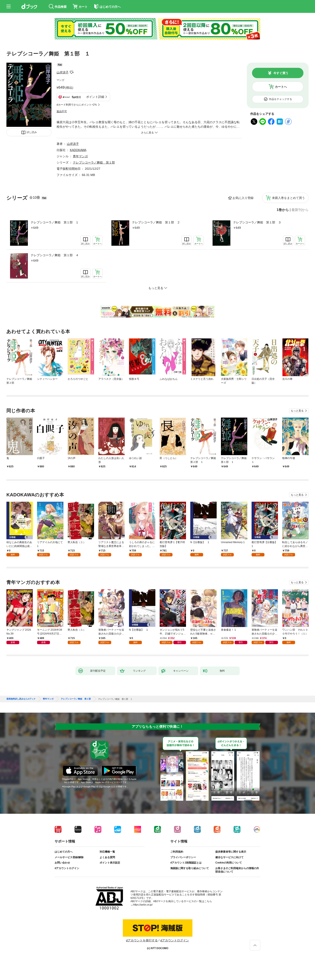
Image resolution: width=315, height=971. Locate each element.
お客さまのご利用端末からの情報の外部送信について (237, 870)
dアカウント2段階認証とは (186, 862)
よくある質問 (107, 857)
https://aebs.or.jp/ (143, 904)
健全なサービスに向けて (229, 857)
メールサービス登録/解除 (69, 857)
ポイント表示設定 (110, 862)
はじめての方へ (64, 851)
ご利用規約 (176, 851)
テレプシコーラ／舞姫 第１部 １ (55, 222)
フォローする (71, 72)
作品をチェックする (280, 99)
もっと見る (297, 410)
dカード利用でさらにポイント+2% (77, 104)
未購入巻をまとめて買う (288, 198)
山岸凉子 (63, 72)
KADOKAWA (78, 150)
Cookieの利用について (228, 862)
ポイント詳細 (95, 96)
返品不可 (62, 111)
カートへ (281, 86)
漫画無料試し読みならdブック (21, 699)
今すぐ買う (280, 73)
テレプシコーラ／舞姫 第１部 (94, 162)
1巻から (283, 210)
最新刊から (300, 210)
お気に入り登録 (243, 198)
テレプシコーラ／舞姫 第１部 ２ (156, 222)
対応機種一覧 (107, 851)
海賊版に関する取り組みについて (189, 868)
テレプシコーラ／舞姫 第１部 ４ (55, 255)
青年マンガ (80, 156)
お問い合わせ (62, 862)
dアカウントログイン (67, 868)
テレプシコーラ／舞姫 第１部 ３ (257, 222)
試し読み (32, 132)
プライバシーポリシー (183, 857)
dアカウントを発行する (142, 940)
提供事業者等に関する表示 (230, 851)
